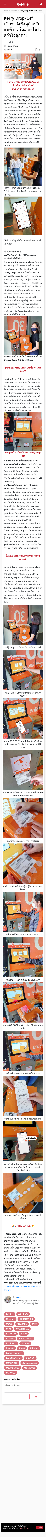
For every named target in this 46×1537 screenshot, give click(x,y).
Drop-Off (12, 1363)
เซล (35, 1323)
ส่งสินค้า (30, 1358)
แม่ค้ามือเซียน (13, 1367)
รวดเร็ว (11, 1348)
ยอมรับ (39, 1527)
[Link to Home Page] (23, 4)
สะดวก (26, 1343)
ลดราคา (11, 1319)
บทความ (14, 10)
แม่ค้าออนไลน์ (26, 1338)
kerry (11, 1338)
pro (25, 1333)
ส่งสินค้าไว (30, 1367)
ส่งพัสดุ (35, 1348)
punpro (12, 1333)
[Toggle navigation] (5, 4)
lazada (23, 1323)
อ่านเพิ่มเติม (24, 1528)
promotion (27, 1319)
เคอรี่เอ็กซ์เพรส (14, 1358)
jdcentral (23, 1328)
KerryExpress (15, 1353)
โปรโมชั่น (24, 1314)
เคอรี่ (23, 1348)
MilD (11, 42)
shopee (11, 1372)
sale (10, 1323)
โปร (9, 1328)
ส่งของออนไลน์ (30, 1363)
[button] (40, 49)
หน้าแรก (5, 10)
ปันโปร (10, 1314)
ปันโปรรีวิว (12, 1343)
